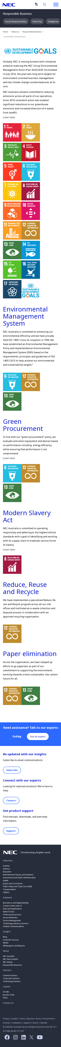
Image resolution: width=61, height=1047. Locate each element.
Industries (8, 860)
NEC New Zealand (10, 959)
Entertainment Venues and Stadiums (18, 874)
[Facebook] (6, 1038)
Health (5, 880)
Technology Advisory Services (15, 923)
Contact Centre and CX (12, 906)
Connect (11, 800)
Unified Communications (13, 926)
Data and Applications (12, 908)
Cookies (14, 1018)
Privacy (6, 1018)
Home (5, 32)
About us (15, 32)
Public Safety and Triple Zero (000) (17, 886)
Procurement (48, 1018)
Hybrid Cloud (8, 911)
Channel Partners (10, 975)
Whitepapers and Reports (14, 945)
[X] (30, 1038)
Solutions (7, 897)
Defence (6, 869)
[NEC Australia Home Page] (26, 855)
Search (44, 4)
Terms (22, 1018)
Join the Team (8, 995)
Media (5, 942)
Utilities (6, 892)
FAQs (5, 997)
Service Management (12, 920)
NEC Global (7, 962)
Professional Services (12, 914)
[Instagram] (15, 1038)
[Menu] (56, 5)
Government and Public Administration (19, 877)
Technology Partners (12, 981)
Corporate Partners (11, 978)
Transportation (9, 889)
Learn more (9, 117)
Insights (7, 931)
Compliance (17, 1023)
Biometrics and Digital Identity (16, 903)
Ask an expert (37, 736)
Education (7, 871)
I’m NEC (6, 992)
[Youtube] (39, 1038)
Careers (6, 986)
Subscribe (12, 770)
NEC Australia (9, 4)
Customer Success (11, 940)
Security (6, 1023)
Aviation (6, 866)
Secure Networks (10, 917)
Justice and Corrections (13, 883)
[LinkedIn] (23, 1038)
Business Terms (34, 1018)
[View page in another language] (36, 4)
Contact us (8, 1002)
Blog (5, 937)
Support (11, 830)
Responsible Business (17, 13)
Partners (7, 970)
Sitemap (43, 1023)
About (6, 950)
